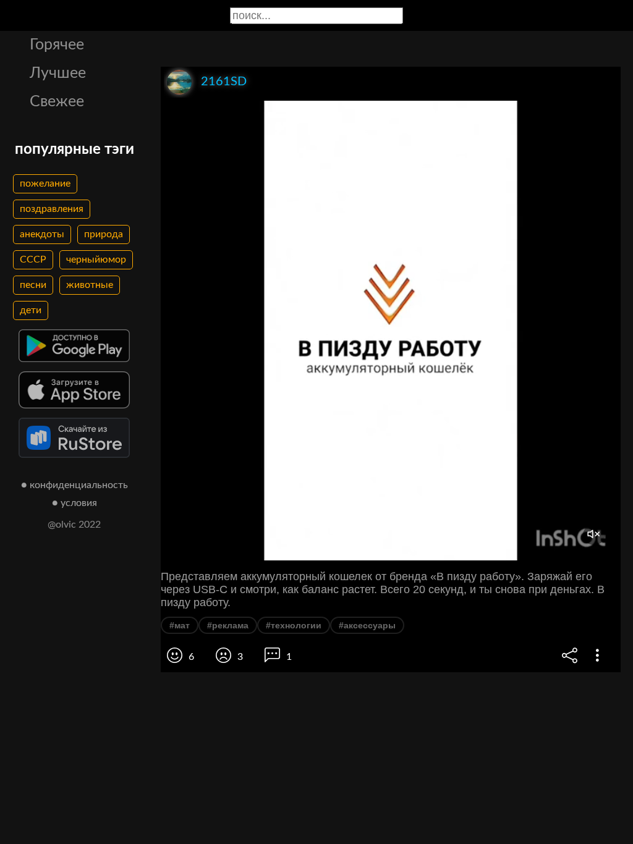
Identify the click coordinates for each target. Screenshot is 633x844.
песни (33, 285)
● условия (74, 503)
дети (30, 310)
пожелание (45, 183)
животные (89, 285)
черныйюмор (96, 259)
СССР (33, 259)
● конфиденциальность (74, 485)
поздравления (51, 209)
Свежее (57, 101)
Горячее (57, 45)
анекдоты (42, 234)
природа (103, 234)
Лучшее (58, 73)
